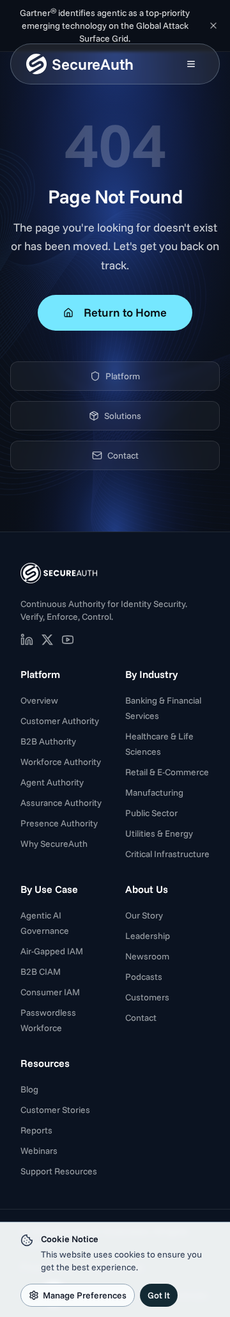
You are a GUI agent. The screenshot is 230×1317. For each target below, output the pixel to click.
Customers (147, 997)
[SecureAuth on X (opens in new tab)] (47, 639)
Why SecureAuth (54, 843)
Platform (122, 376)
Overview (39, 700)
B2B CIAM (40, 971)
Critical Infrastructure (167, 854)
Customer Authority (59, 721)
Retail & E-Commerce (167, 772)
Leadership (147, 936)
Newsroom (147, 956)
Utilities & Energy (159, 833)
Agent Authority (52, 782)
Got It (159, 1295)
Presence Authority (59, 823)
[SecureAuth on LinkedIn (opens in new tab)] (26, 639)
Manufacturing (154, 792)
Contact (123, 455)
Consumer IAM (50, 992)
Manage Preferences (84, 1295)
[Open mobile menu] (191, 64)
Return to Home (125, 312)
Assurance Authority (61, 802)
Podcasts (143, 976)
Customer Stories (55, 1110)
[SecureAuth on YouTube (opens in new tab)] (67, 639)
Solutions (122, 416)
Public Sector (151, 813)
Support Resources (58, 1171)
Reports (36, 1130)
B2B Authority (48, 741)
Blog (29, 1089)
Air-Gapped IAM (51, 951)
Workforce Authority (60, 762)
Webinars (38, 1150)
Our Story (144, 915)
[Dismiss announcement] (213, 26)
